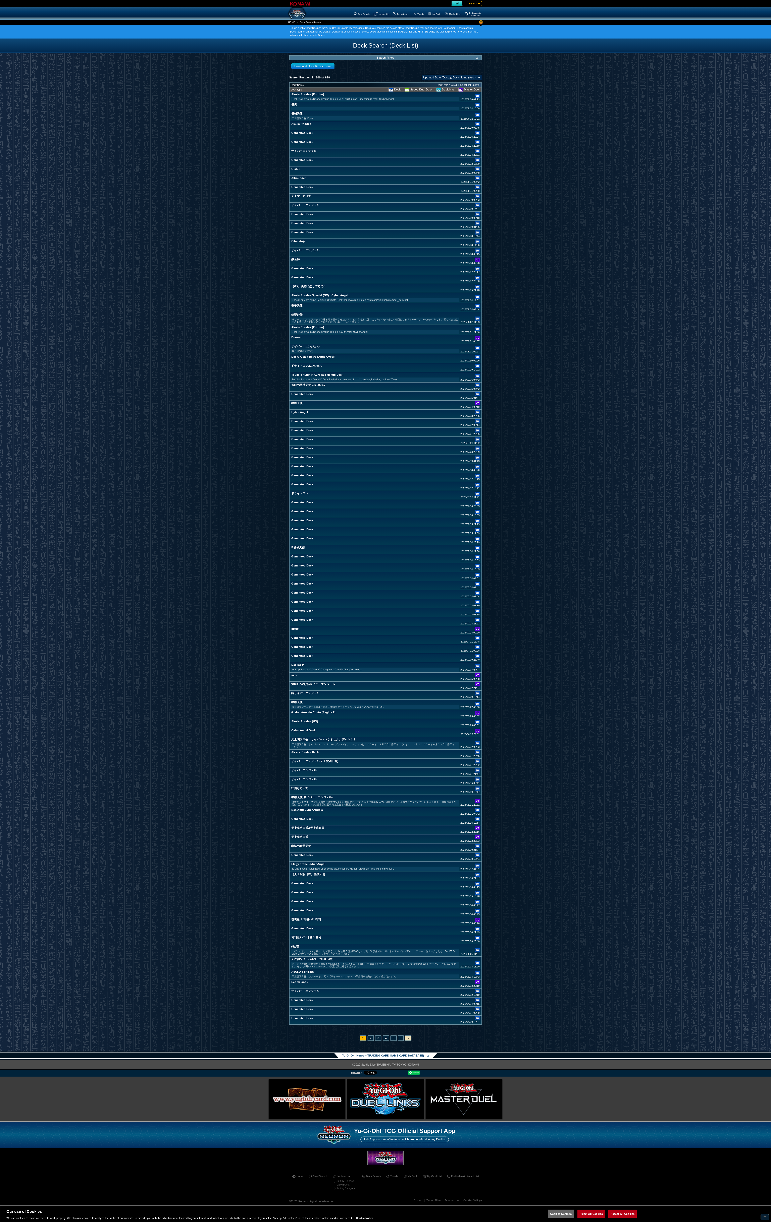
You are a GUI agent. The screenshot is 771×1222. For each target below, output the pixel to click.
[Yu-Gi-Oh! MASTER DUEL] (463, 1099)
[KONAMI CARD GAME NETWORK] (385, 1158)
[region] (385, 1213)
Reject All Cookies (591, 1213)
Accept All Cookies (622, 1213)
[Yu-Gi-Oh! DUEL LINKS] (385, 1099)
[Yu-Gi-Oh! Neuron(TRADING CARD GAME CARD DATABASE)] (297, 13)
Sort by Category (346, 1188)
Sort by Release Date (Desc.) (345, 1183)
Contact (418, 1200)
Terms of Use (433, 1200)
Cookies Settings (472, 1200)
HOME (291, 22)
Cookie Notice (364, 1217)
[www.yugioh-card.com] (307, 1099)
